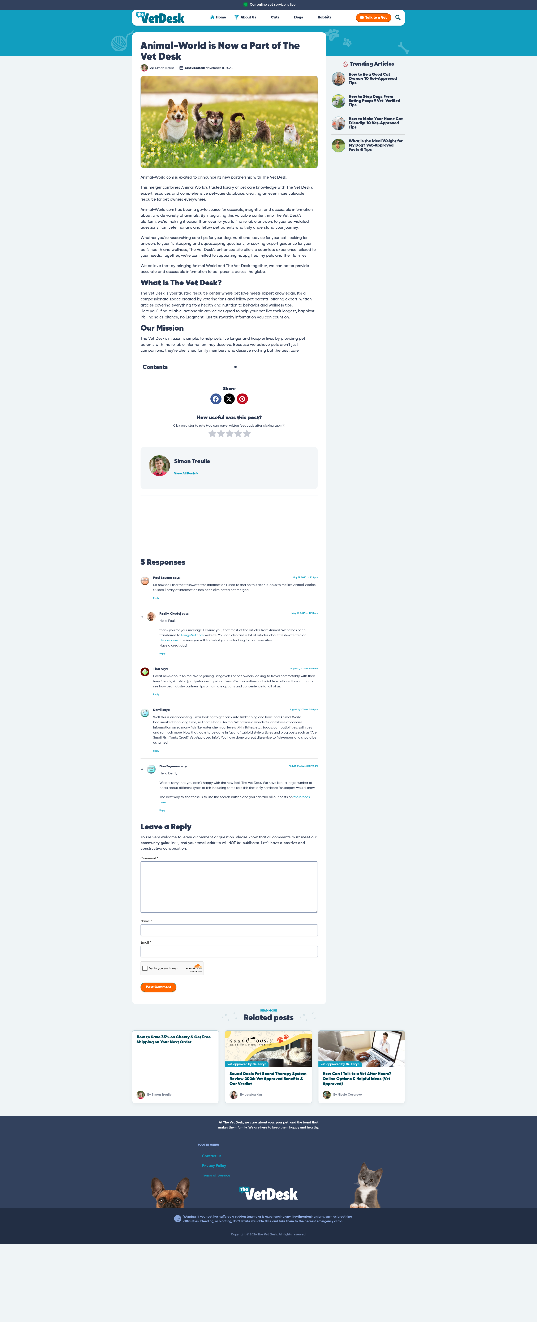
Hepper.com (168, 640)
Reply (156, 598)
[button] (216, 398)
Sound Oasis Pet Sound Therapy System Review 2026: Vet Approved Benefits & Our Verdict (267, 1079)
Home (221, 17)
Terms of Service (216, 1175)
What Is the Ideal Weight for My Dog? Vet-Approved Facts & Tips (376, 145)
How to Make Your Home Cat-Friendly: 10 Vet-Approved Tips (377, 123)
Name (146, 921)
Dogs (298, 17)
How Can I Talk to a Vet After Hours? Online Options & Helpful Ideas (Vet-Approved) (357, 1079)
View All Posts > (186, 473)
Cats (275, 17)
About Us (248, 17)
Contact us (211, 1156)
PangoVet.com (192, 635)
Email (146, 942)
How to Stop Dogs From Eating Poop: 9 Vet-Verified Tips (374, 101)
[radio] (212, 434)
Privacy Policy (214, 1166)
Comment (149, 858)
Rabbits (324, 17)
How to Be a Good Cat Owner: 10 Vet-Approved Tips (373, 78)
